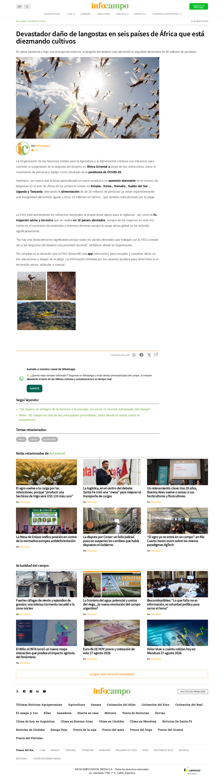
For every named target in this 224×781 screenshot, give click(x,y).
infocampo (25, 502)
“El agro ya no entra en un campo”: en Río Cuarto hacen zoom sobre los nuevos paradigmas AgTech (175, 541)
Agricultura (103, 14)
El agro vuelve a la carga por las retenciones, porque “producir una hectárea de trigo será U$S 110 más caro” (44, 492)
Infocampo (21, 21)
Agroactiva (140, 14)
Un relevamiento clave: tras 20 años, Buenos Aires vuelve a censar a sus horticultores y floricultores (172, 492)
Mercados (121, 14)
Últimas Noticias (52, 14)
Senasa (96, 704)
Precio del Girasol (170, 730)
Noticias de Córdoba (30, 730)
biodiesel (184, 750)
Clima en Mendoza (143, 721)
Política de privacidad (192, 691)
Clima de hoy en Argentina (35, 721)
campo (34, 439)
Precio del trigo (141, 730)
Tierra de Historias (135, 713)
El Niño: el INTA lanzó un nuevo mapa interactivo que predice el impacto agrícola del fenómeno (45, 653)
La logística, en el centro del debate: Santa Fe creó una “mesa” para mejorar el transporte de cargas (112, 492)
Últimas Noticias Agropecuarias (39, 704)
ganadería (104, 750)
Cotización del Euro (155, 704)
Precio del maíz (113, 730)
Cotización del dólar (121, 704)
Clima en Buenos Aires (77, 721)
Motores (110, 713)
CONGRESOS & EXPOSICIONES (165, 14)
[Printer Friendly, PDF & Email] (156, 355)
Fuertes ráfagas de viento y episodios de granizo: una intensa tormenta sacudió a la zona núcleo (45, 604)
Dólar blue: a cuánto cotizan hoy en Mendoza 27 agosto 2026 (171, 651)
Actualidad (33, 21)
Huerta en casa (88, 713)
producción (50, 439)
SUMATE (34, 388)
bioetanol (22, 758)
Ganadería (85, 14)
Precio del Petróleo (29, 738)
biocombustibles (163, 750)
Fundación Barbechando (47, 758)
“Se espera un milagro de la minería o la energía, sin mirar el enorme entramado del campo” (85, 409)
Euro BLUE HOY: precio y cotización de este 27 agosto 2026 (109, 651)
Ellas (47, 713)
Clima (69, 14)
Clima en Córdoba (111, 721)
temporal (70, 750)
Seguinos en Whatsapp (199, 6)
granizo (55, 750)
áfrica (43, 21)
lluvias (160, 713)
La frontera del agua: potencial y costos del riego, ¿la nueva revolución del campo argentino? (111, 604)
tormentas (87, 750)
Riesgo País (59, 730)
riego (145, 750)
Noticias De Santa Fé (177, 721)
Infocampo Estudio (126, 750)
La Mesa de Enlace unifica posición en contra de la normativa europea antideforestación (46, 539)
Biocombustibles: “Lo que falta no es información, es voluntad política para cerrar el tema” (173, 604)
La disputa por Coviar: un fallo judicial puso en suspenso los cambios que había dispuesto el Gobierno (111, 541)
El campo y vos (27, 713)
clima (42, 750)
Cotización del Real (189, 704)
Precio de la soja (84, 730)
